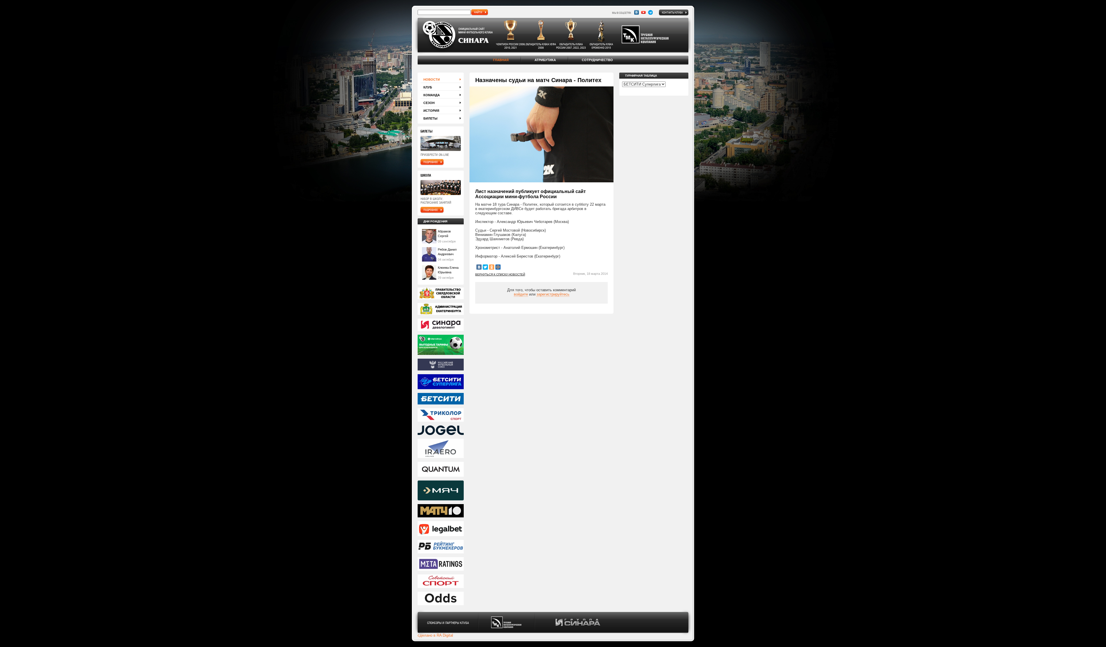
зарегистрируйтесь (553, 294)
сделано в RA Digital (435, 635)
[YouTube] (643, 12)
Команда (431, 95)
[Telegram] (650, 12)
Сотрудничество (597, 60)
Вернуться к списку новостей (500, 274)
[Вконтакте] (636, 12)
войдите (521, 294)
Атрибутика (545, 60)
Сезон (429, 103)
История (431, 110)
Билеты (430, 118)
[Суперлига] (441, 382)
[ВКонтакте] (479, 267)
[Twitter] (485, 267)
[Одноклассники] (491, 267)
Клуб (427, 87)
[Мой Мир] (498, 267)
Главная (501, 60)
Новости (431, 79)
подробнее (430, 162)
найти (478, 12)
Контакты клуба (672, 12)
